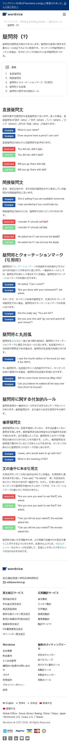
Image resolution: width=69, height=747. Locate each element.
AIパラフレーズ (45, 659)
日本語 (33, 703)
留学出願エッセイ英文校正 (16, 614)
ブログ (6, 674)
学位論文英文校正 (12, 604)
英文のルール (55, 21)
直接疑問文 (15, 73)
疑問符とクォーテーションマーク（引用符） (32, 82)
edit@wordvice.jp (16, 582)
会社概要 (7, 650)
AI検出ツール (44, 679)
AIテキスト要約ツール (49, 664)
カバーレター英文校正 (14, 634)
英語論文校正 (10, 599)
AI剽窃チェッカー (46, 674)
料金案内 (7, 655)
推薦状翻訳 (44, 614)
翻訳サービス (44, 624)
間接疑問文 (15, 78)
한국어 (22, 703)
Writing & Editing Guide (33, 21)
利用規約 (7, 679)
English (10, 703)
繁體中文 (10, 708)
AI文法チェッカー (46, 654)
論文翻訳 (42, 599)
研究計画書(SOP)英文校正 (16, 619)
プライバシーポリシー (13, 685)
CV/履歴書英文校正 (13, 629)
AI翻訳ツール (44, 669)
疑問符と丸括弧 (18, 86)
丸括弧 (15, 340)
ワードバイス (10, 21)
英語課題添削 (10, 609)
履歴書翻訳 (44, 619)
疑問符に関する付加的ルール (24, 91)
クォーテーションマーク (24, 266)
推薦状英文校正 (11, 624)
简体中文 (47, 703)
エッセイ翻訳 (44, 604)
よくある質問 (9, 660)
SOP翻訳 (42, 609)
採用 (5, 690)
